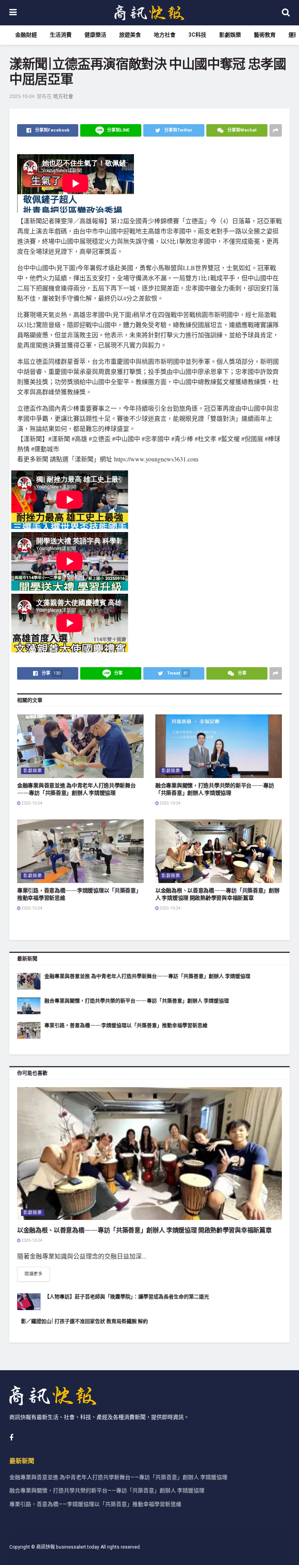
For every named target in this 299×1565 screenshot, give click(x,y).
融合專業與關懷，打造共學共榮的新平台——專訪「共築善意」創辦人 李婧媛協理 (214, 789)
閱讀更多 (33, 1274)
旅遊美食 (130, 35)
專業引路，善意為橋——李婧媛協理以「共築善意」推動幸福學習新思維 (126, 1025)
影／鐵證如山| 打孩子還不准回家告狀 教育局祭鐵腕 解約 (84, 1321)
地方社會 (165, 35)
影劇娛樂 (230, 35)
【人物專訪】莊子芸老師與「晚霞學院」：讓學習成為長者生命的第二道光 (126, 1296)
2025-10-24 (31, 803)
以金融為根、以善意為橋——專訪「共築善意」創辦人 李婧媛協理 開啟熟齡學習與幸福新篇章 (217, 894)
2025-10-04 (21, 96)
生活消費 (61, 35)
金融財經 (26, 35)
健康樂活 (95, 35)
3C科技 (197, 35)
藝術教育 (265, 35)
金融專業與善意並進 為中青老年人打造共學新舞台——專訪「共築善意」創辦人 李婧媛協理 (76, 789)
